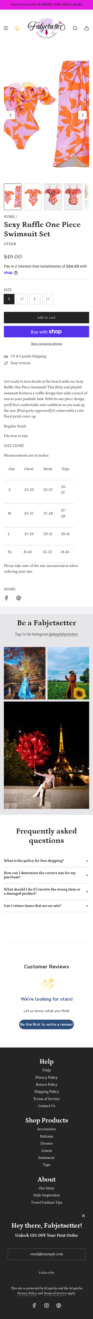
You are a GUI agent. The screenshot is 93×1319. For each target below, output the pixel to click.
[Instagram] (46, 1305)
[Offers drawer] (17, 28)
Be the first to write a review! (46, 1024)
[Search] (75, 28)
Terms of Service (55, 1293)
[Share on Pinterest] (18, 598)
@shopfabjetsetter (63, 634)
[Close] (83, 1215)
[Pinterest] (58, 1305)
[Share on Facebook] (6, 598)
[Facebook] (34, 1305)
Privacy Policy (27, 1293)
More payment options (46, 343)
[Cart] (86, 28)
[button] (10, 115)
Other (10, 244)
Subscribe (47, 1272)
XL (48, 299)
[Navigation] (5, 28)
